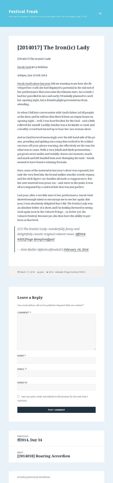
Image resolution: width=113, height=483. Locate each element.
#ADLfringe (25, 239)
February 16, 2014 (76, 250)
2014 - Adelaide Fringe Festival (63, 272)
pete (42, 272)
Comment (24, 312)
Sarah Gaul (24, 67)
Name (21, 355)
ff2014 (82, 272)
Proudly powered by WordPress (33, 477)
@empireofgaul (44, 239)
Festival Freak (23, 11)
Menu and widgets (100, 17)
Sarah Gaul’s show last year (34, 83)
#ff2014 (80, 234)
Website (22, 382)
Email (21, 369)
